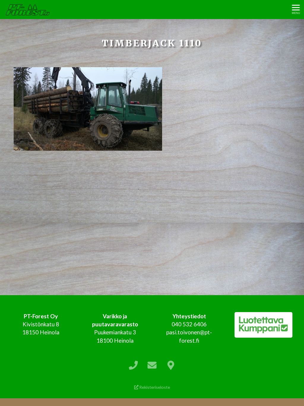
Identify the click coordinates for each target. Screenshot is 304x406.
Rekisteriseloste (154, 387)
